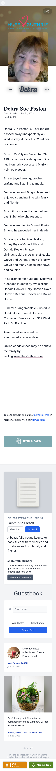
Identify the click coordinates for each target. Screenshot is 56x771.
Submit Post (28, 630)
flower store (38, 419)
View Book (15, 529)
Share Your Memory (20, 577)
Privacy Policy (19, 757)
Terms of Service (36, 757)
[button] (28, 694)
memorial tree (41, 414)
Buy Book (32, 529)
